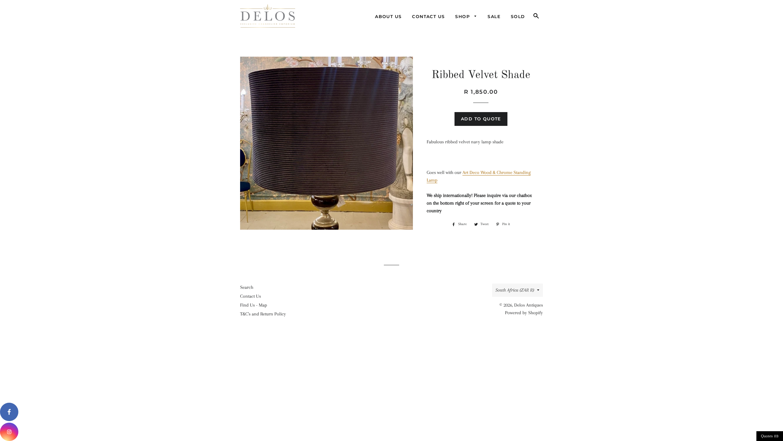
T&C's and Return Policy (263, 314)
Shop (463, 16)
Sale (494, 16)
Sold (518, 16)
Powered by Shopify (524, 312)
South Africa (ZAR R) (514, 290)
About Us (388, 16)
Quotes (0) (769, 436)
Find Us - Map (253, 305)
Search (246, 287)
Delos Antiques (528, 305)
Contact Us (428, 16)
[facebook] (9, 412)
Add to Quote (481, 119)
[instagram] (9, 432)
